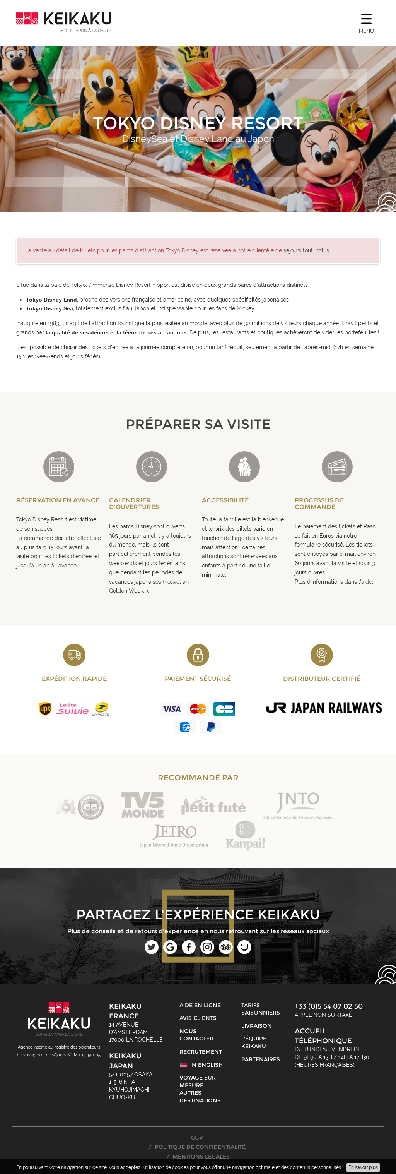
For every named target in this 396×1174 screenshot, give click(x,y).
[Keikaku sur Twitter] (152, 952)
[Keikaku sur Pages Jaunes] (244, 952)
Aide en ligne (200, 1005)
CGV (197, 1137)
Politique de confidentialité (200, 1146)
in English (206, 1064)
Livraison (256, 1025)
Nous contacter (196, 1035)
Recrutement (200, 1051)
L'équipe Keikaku (253, 1042)
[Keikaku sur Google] (170, 952)
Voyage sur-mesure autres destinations (200, 1089)
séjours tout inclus (306, 250)
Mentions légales (201, 1156)
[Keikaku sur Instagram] (207, 952)
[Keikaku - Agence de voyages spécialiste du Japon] (63, 22)
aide (366, 582)
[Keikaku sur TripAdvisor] (226, 952)
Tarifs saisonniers (260, 1009)
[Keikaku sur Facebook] (189, 952)
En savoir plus (363, 1167)
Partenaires (260, 1059)
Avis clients (198, 1018)
